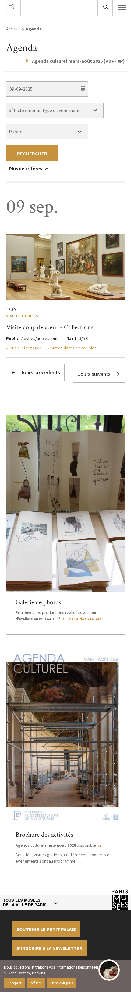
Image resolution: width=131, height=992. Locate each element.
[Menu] (122, 7)
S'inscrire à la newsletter (49, 948)
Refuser (35, 982)
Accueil (12, 29)
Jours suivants (95, 373)
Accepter (14, 982)
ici (98, 845)
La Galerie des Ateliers (81, 619)
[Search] (105, 8)
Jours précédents (39, 372)
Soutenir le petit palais (46, 929)
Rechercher (32, 153)
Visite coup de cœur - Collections (50, 327)
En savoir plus (61, 982)
